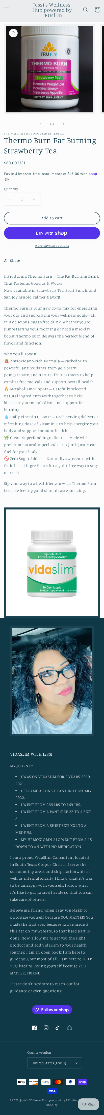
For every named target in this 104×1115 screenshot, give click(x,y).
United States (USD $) (49, 1063)
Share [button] (15, 260)
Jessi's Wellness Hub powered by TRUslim (49, 1100)
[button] (6, 10)
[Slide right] (63, 123)
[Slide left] (40, 123)
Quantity (11, 189)
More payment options (52, 245)
